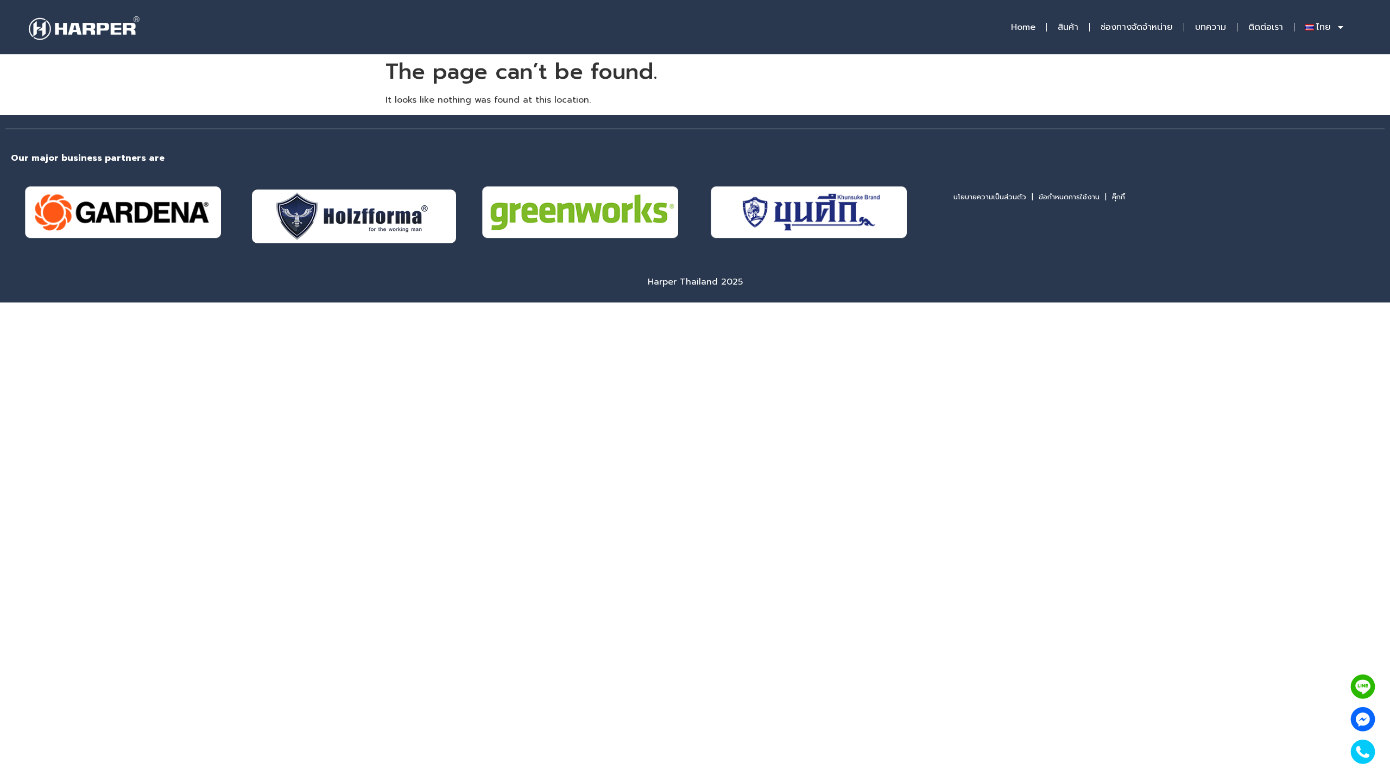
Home (1023, 27)
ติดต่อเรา (1265, 27)
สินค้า (1068, 27)
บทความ (1210, 27)
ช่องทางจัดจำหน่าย (1137, 27)
